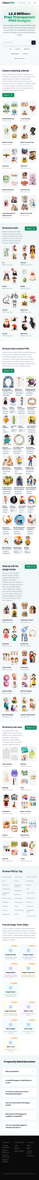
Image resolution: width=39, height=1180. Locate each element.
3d (3, 262)
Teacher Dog (31, 429)
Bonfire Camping (16, 551)
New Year (5, 858)
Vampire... (5, 413)
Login (16, 1145)
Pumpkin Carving (6, 898)
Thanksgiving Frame (6, 893)
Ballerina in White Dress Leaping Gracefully (18, 391)
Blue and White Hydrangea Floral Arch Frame (7, 391)
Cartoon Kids (6, 667)
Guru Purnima (6, 471)
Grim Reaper (30, 453)
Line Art (4, 310)
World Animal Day (8, 189)
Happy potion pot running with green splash (31, 391)
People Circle (31, 413)
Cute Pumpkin (18, 898)
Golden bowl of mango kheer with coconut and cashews (7, 490)
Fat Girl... (5, 510)
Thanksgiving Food (30, 911)
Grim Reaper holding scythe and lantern (30, 449)
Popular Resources (5, 1151)
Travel (22, 858)
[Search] (29, 3)
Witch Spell (18, 491)
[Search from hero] (33, 43)
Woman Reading (7, 714)
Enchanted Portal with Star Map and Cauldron (19, 489)
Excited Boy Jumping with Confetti (18, 469)
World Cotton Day (26, 213)
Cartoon (23, 262)
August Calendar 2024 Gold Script (21, 428)
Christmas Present (26, 620)
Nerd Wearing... (27, 551)
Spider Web (30, 881)
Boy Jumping (18, 473)
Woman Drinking (5, 512)
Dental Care (24, 644)
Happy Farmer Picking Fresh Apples (30, 469)
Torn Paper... (17, 453)
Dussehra (5, 166)
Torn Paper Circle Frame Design (18, 448)
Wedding (5, 787)
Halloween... (6, 411)
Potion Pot (29, 395)
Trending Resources (5, 1146)
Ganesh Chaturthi (19, 58)
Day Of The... (12, 510)
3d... (4, 429)
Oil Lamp (4, 910)
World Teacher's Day (27, 142)
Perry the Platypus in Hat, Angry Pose (7, 449)
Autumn (17, 49)
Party (22, 787)
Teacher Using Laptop (27, 714)
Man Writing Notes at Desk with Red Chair (19, 529)
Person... (22, 510)
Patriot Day (5, 885)
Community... (31, 411)
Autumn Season (18, 902)
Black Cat (27, 49)
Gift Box (16, 914)
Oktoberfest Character (17, 885)
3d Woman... (21, 411)
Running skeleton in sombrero (13, 507)
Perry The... (6, 451)
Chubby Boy (5, 432)
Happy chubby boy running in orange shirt (6, 428)
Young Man (6, 533)
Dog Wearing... (32, 432)
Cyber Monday (31, 893)
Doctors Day (12, 412)
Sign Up (16, 1148)
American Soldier (19, 910)
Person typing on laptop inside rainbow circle (31, 508)
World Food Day (7, 142)
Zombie (16, 881)
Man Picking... (30, 471)
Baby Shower (24, 835)
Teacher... (29, 491)
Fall (10, 49)
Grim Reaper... (30, 451)
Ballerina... (18, 395)
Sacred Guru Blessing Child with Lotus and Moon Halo (6, 470)
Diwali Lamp (30, 906)
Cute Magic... (29, 393)
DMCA (28, 1148)
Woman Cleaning (26, 691)
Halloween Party (6, 877)
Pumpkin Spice (31, 898)
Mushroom (30, 902)
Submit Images (19, 1151)
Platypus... (6, 453)
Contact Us (30, 1156)
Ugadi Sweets (7, 491)
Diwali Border (18, 890)
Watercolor (24, 310)
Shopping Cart (6, 914)
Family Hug (24, 667)
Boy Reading (22, 512)
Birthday (23, 764)
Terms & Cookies (29, 1152)
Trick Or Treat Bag (32, 877)
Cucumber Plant (14, 430)
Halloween (23, 166)
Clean (8, 3)
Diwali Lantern (6, 889)
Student (25, 54)
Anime (4, 286)
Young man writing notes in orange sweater (7, 529)
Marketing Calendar (5, 1161)
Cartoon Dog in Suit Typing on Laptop (31, 427)
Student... (31, 510)
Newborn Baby (7, 691)
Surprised (5, 644)
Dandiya (29, 885)
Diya (28, 889)
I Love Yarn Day (25, 118)
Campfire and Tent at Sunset (17, 548)
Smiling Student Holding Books (26, 550)
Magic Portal (18, 493)
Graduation (6, 811)
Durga (16, 906)
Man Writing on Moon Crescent (7, 548)
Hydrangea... (6, 395)
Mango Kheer (6, 493)
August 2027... (21, 430)
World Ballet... (19, 393)
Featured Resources (5, 1156)
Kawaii (22, 286)
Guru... (4, 473)
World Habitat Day (8, 118)
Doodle (4, 333)
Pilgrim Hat (17, 894)
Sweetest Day (25, 189)
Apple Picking (15, 54)
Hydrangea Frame (7, 393)
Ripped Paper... (18, 451)
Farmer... (28, 473)
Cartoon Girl (21, 413)
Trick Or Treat (18, 877)
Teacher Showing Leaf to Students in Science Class (31, 489)
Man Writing (17, 533)
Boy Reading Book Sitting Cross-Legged (22, 508)
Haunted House (7, 620)
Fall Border (5, 902)
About (29, 1145)
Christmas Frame (31, 916)
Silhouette (23, 333)
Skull (3, 881)
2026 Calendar (7, 764)
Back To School (25, 811)
